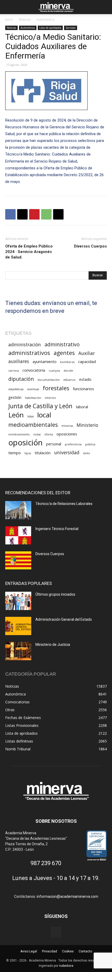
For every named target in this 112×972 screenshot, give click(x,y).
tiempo (14, 452)
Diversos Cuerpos (90, 246)
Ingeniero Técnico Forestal (56, 529)
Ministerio (87, 425)
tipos (27, 453)
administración (24, 344)
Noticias (25, 19)
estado (85, 379)
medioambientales (33, 424)
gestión (14, 397)
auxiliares (18, 361)
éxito (86, 453)
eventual (33, 389)
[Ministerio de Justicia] (18, 651)
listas (30, 416)
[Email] (58, 214)
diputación (21, 379)
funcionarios (83, 388)
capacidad (87, 361)
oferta (48, 434)
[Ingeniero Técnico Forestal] (18, 535)
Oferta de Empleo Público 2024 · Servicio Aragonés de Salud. (29, 252)
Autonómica (45, 19)
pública (90, 444)
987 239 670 (45, 863)
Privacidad (49, 951)
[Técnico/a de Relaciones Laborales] (18, 510)
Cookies (68, 951)
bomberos (67, 362)
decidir (68, 370)
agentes (64, 352)
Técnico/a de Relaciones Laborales (63, 504)
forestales (56, 388)
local (44, 415)
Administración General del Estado (63, 619)
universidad (66, 452)
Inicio (9, 19)
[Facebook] (10, 214)
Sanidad (71, 28)
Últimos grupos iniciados (55, 594)
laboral (82, 406)
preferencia (73, 444)
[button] (9, 7)
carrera (13, 370)
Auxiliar (86, 353)
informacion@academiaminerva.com (67, 896)
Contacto (85, 951)
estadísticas (15, 389)
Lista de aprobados (50, 28)
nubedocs (66, 966)
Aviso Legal (28, 951)
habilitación (33, 398)
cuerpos (54, 370)
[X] (22, 214)
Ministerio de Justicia (52, 644)
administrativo (62, 344)
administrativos (29, 352)
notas (37, 434)
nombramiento (19, 434)
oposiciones (67, 433)
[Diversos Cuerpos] (18, 560)
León (16, 415)
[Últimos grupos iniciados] (18, 601)
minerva (67, 426)
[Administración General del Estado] (18, 626)
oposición (25, 442)
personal (53, 443)
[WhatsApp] (46, 214)
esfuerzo (69, 380)
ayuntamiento (45, 361)
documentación (49, 380)
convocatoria (33, 370)
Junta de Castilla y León (40, 406)
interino (50, 398)
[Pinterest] (34, 214)
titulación (43, 452)
